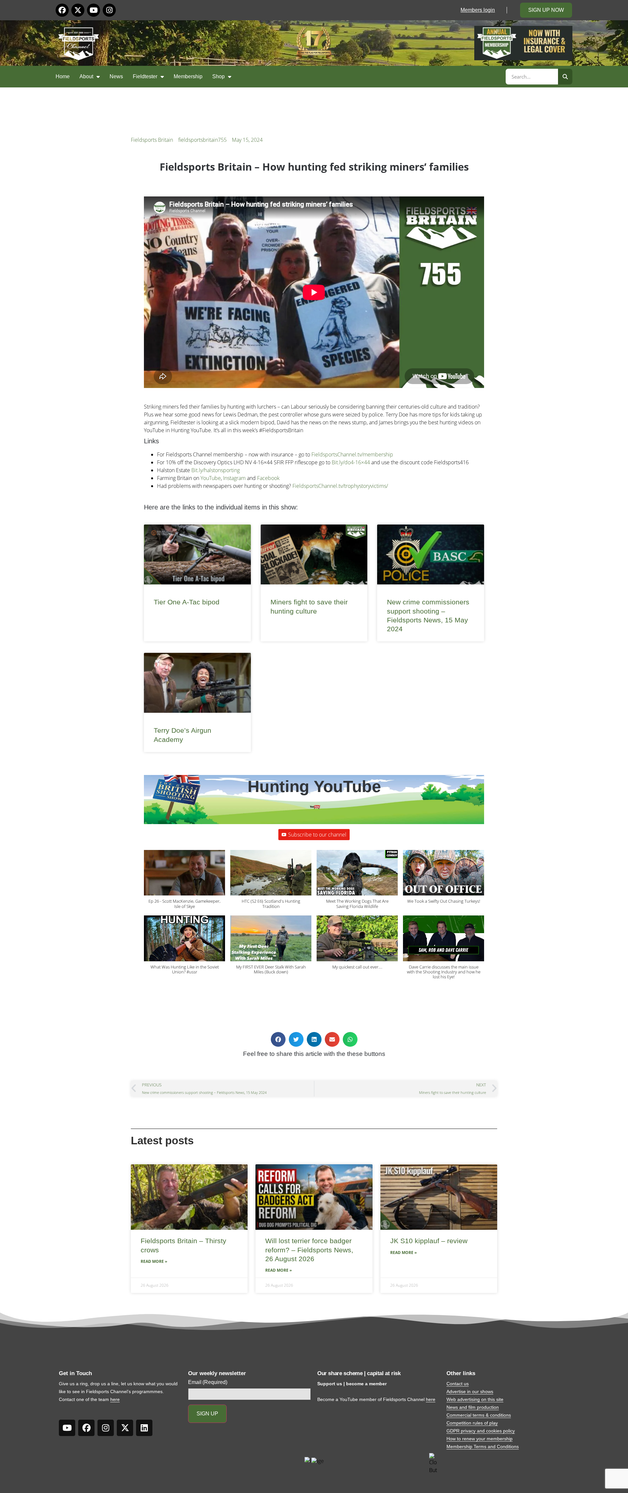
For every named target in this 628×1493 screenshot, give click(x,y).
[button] (184, 882)
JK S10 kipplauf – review (428, 1240)
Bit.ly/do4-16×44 (351, 462)
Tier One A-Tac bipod (186, 602)
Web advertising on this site (474, 1399)
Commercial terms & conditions (478, 1415)
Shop (218, 76)
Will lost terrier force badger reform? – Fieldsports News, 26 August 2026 (309, 1250)
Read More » (154, 1261)
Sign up (207, 1413)
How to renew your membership (479, 1438)
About (86, 76)
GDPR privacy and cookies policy (480, 1430)
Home (63, 76)
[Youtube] (93, 10)
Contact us (457, 1383)
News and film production (472, 1407)
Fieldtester (145, 76)
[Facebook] (62, 10)
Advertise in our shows (469, 1391)
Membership (188, 76)
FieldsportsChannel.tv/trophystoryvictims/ (340, 485)
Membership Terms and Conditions (482, 1446)
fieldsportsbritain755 (202, 139)
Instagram (234, 478)
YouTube (211, 478)
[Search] (565, 76)
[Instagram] (109, 10)
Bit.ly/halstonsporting (215, 470)
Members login (478, 10)
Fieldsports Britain (152, 139)
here (115, 1399)
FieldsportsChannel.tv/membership (352, 454)
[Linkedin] (144, 1428)
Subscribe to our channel (317, 834)
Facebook (268, 478)
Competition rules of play (472, 1423)
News (116, 76)
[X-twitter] (77, 10)
